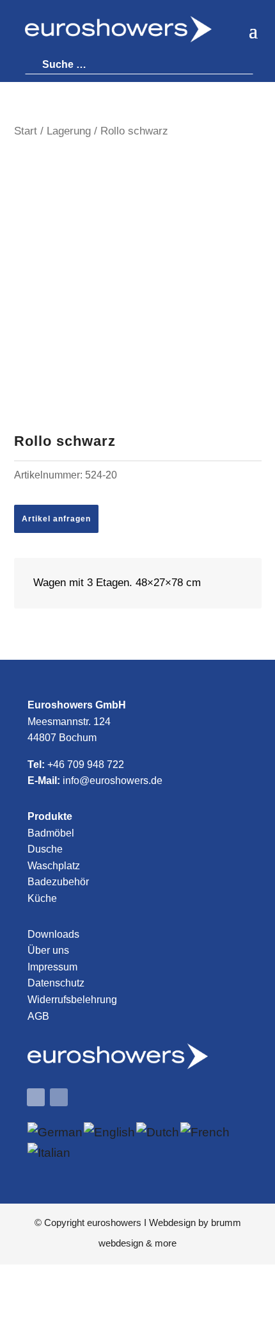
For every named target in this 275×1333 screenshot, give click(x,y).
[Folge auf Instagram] (59, 1097)
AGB (38, 1016)
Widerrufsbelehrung (72, 999)
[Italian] (50, 1152)
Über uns (48, 950)
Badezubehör (58, 881)
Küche (42, 898)
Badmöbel (51, 833)
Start (25, 130)
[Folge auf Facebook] (36, 1097)
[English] (110, 1132)
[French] (205, 1132)
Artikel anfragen (56, 518)
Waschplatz (54, 865)
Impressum (52, 966)
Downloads (53, 934)
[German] (56, 1132)
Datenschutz (56, 982)
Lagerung (69, 130)
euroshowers (114, 1222)
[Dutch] (158, 1132)
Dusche (45, 849)
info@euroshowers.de (112, 780)
